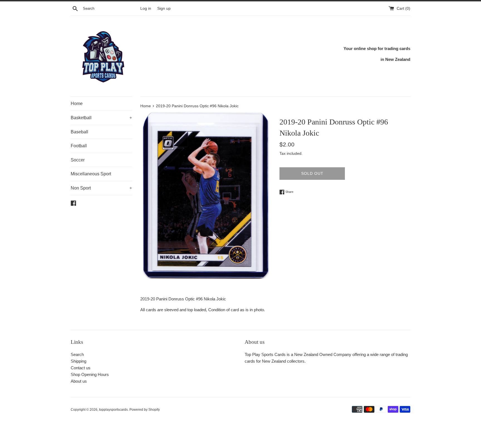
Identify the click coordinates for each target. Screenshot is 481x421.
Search (77, 354)
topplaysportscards (113, 410)
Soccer (78, 160)
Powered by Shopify (144, 410)
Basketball (101, 117)
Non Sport (101, 188)
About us (79, 381)
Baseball (79, 131)
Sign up (164, 8)
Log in (145, 8)
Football (79, 145)
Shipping (78, 361)
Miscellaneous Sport (91, 173)
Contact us (80, 367)
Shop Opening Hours (90, 374)
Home (77, 103)
